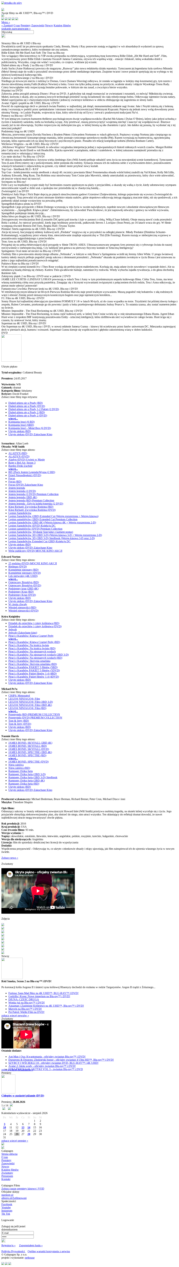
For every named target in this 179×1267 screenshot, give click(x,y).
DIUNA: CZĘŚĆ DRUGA (23, 999)
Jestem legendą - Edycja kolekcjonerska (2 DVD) (35, 503)
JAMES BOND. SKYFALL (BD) (27, 745)
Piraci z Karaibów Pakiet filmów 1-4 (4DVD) (33, 676)
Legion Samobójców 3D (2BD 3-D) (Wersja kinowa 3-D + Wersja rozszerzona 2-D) (55, 535)
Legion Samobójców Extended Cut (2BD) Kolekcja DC (39, 541)
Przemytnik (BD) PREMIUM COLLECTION (34, 714)
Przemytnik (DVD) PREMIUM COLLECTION (35, 717)
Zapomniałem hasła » (31, 1245)
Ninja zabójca (16, 764)
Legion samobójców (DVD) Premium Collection (35, 528)
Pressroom (7, 1176)
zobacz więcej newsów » (15, 1015)
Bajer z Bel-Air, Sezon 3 (21, 462)
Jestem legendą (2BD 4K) (22, 497)
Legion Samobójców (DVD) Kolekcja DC (32, 525)
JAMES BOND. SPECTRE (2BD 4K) (30, 752)
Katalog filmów (62, 25)
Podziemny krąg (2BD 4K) (23, 588)
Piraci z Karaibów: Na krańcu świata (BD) (31, 648)
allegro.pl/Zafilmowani (14, 1198)
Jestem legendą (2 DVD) (22, 491)
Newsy (49, 25)
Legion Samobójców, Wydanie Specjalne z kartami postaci (40, 531)
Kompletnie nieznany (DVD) (24, 572)
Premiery (26, 25)
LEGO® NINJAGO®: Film (24, 698)
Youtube (6, 1207)
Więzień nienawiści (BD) (22, 607)
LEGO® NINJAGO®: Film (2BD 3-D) (30, 701)
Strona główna (9, 1153)
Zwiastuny (7, 1172)
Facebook (6, 1204)
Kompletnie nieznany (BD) (23, 569)
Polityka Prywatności (13, 1251)
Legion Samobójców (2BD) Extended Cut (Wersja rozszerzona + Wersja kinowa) (53, 516)
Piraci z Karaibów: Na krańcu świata (28, 645)
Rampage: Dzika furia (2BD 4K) (26, 780)
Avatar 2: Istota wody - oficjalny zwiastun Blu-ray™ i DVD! (42, 1066)
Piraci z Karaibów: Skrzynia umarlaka (29, 660)
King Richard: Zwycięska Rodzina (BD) (30, 506)
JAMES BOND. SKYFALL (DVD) (28, 749)
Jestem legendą (16, 487)
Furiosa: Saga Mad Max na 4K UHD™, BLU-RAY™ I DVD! (43, 993)
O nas (16, 25)
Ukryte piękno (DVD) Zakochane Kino (30, 434)
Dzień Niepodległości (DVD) (24, 475)
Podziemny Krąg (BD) (21, 591)
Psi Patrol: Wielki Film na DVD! (26, 1012)
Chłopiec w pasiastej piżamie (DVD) (22, 1095)
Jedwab (12, 629)
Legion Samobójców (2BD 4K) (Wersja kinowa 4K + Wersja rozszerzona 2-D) (52, 522)
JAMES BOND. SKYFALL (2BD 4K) (30, 742)
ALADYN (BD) (17, 453)
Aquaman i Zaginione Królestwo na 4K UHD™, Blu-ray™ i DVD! (46, 1005)
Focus (11, 478)
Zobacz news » (9, 857)
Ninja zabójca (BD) (19, 767)
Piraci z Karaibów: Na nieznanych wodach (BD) (35, 657)
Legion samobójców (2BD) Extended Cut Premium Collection (42, 519)
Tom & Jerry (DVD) (19, 723)
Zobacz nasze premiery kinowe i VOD (22, 1188)
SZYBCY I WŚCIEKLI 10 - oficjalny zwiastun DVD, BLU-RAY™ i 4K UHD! (53, 1062)
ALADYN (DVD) (18, 456)
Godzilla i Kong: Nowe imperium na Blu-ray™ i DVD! (39, 996)
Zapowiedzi (37, 25)
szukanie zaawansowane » (16, 28)
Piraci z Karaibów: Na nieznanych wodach (32, 651)
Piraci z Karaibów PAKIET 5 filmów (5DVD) (34, 670)
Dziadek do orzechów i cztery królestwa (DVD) (35, 626)
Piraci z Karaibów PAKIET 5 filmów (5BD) (33, 667)
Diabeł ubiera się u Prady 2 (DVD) (27, 415)
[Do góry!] (11, 2)
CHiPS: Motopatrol (19, 695)
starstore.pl (7, 1194)
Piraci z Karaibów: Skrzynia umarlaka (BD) (32, 664)
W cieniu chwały (17, 604)
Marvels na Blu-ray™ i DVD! (25, 1008)
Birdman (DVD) (17, 566)
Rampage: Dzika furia (20, 771)
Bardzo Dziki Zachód (20, 465)
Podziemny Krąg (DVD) (22, 594)
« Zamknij (7, 25)
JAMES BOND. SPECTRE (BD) (27, 755)
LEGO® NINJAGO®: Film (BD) (27, 708)
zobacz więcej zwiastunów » (17, 1069)
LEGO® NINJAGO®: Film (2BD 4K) (30, 705)
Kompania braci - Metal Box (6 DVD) (29, 428)
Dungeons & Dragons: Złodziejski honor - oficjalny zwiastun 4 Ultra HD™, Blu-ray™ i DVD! (61, 1059)
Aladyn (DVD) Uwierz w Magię (26, 459)
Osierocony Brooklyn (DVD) (24, 585)
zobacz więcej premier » (14, 1140)
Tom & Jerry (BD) (18, 720)
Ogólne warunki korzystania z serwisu (49, 1251)
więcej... (13, 418)
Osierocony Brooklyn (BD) (23, 582)
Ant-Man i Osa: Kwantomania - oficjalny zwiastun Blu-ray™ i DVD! (46, 1056)
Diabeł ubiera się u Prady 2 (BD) (26, 412)
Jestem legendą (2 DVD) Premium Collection (33, 494)
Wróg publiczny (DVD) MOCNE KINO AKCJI (35, 550)
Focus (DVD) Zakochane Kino (25, 484)
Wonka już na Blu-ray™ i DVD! (26, 1002)
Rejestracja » (8, 1245)
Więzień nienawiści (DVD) (23, 610)
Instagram (6, 1210)
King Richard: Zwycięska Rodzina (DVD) (32, 509)
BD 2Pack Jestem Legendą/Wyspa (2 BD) (31, 472)
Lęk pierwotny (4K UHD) (23, 575)
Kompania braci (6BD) (21, 424)
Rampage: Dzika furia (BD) (23, 783)
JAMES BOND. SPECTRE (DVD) (28, 761)
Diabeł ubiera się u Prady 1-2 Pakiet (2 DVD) (33, 409)
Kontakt (5, 1179)
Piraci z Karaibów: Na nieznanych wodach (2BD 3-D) (38, 654)
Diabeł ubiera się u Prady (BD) (25, 402)
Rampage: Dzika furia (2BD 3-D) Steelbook (32, 777)
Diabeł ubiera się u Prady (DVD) (26, 406)
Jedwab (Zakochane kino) (22, 632)
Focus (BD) (15, 481)
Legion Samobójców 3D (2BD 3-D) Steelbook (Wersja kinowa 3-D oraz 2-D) (51, 538)
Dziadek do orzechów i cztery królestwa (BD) (33, 623)
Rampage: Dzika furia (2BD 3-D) (27, 774)
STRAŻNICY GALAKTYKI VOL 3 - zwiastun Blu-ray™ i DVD (45, 1069)
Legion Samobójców (19, 513)
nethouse (30, 1257)
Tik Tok (5, 1213)
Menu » (5, 22)
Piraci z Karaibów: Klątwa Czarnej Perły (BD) (34, 642)
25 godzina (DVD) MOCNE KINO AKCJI (32, 563)
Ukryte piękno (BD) (19, 431)
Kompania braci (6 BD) (21, 421)
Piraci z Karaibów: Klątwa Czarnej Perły (30, 635)
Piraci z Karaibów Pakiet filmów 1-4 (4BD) (32, 673)
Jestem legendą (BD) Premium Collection (31, 500)
